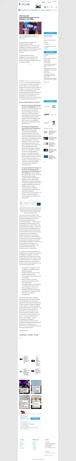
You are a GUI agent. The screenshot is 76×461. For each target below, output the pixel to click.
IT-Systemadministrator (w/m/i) (49, 54)
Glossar (34, 443)
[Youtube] (56, 7)
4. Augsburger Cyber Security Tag (50, 46)
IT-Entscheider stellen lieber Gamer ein (24, 390)
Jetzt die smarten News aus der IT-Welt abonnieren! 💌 (25, 417)
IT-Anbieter (34, 448)
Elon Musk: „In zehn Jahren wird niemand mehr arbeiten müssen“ (53, 151)
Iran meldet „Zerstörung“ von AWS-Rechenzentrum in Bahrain (53, 157)
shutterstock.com (51, 455)
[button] (20, 10)
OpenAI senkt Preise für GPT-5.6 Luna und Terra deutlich (52, 138)
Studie (37, 334)
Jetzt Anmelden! (35, 418)
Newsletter (35, 446)
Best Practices (23, 334)
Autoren (34, 449)
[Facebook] (52, 7)
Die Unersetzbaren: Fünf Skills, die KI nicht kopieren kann (24, 404)
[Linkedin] (47, 7)
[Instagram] (49, 7)
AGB (21, 445)
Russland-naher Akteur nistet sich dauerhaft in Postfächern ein (52, 145)
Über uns (21, 443)
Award (34, 445)
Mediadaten (35, 442)
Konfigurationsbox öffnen (50, 452)
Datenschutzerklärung (24, 428)
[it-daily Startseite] (25, 4)
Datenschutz (22, 444)
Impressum (22, 446)
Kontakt (21, 442)
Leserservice (35, 444)
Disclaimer (22, 448)
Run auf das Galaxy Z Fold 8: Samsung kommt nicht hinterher (53, 133)
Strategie (31, 334)
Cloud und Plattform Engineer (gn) (50, 64)
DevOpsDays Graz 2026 (48, 35)
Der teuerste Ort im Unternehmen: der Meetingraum (36, 404)
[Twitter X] (54, 7)
